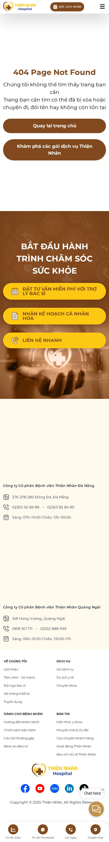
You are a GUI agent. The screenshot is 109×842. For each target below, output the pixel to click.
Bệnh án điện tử (16, 746)
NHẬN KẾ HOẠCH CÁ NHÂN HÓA (56, 316)
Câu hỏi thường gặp (19, 738)
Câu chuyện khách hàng (75, 738)
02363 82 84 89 (60, 507)
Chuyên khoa (67, 685)
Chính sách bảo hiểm (20, 730)
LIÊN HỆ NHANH (42, 340)
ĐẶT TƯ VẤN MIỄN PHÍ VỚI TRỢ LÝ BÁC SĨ (60, 291)
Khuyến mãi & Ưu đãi (72, 730)
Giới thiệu (11, 669)
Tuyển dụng (13, 702)
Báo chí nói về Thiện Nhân (76, 754)
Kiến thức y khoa (69, 722)
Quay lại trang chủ (54, 126)
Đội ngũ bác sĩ (14, 685)
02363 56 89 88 (25, 507)
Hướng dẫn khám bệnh (21, 722)
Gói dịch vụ (65, 669)
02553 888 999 (53, 628)
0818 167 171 (22, 628)
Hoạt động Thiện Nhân (74, 746)
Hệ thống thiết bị (17, 693)
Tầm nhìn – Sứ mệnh (19, 677)
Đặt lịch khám (70, 6)
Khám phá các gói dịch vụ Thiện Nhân (54, 149)
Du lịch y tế (65, 677)
